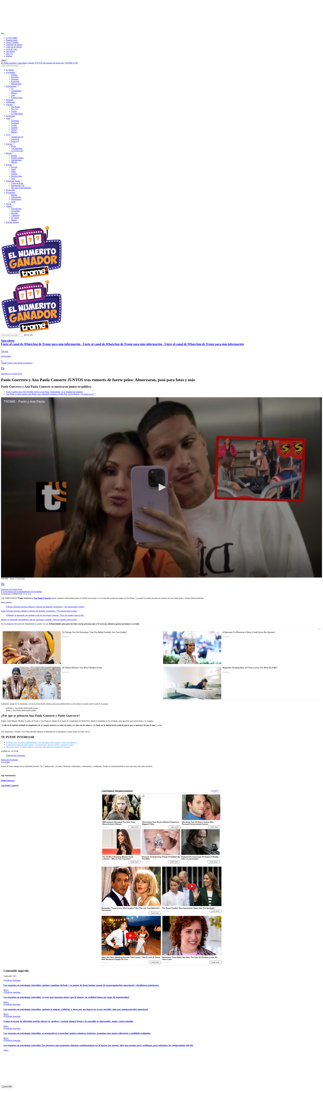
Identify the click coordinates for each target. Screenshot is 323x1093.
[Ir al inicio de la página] (7, 1086)
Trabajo (14, 174)
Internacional (16, 84)
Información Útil (17, 185)
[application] (161, 487)
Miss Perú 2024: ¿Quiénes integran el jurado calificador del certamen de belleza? (38, 747)
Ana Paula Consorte (9, 785)
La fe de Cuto (11, 49)
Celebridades (16, 91)
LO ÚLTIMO (11, 38)
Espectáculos (11, 86)
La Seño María (17, 114)
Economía (15, 81)
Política (14, 75)
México (14, 162)
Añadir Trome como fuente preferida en (17, 363)
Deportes (9, 100)
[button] (28, 335)
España (14, 155)
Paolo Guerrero (7, 780)
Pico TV (9, 54)
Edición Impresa (12, 222)
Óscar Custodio (12, 42)
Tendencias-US (17, 137)
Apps (13, 202)
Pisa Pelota (10, 51)
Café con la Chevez (14, 47)
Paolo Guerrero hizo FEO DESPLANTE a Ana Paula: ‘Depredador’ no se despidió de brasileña (44, 392)
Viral (8, 118)
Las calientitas (16, 148)
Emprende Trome (13, 181)
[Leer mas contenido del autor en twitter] (5, 762)
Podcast (9, 56)
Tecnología (10, 192)
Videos (9, 206)
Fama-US (15, 141)
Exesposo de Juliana (14, 45)
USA (8, 135)
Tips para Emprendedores (21, 188)
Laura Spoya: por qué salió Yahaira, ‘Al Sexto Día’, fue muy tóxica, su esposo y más (39, 745)
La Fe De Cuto (17, 151)
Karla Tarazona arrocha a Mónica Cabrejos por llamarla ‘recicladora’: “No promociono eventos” (39, 611)
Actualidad (10, 72)
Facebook (15, 121)
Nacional (14, 79)
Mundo (9, 153)
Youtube (14, 127)
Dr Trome (15, 218)
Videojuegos (16, 197)
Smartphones (16, 199)
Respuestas (10, 116)
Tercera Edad (16, 176)
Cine (13, 95)
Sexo (13, 178)
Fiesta (13, 146)
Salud (13, 169)
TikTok (14, 130)
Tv (12, 88)
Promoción (10, 190)
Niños (13, 172)
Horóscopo (10, 102)
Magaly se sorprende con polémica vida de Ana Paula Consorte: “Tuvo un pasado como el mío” (39, 619)
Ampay (14, 111)
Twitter (14, 125)
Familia (9, 165)
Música (14, 93)
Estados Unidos (17, 158)
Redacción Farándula (33, 592)
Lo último (10, 70)
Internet (14, 195)
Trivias (8, 204)
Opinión (9, 105)
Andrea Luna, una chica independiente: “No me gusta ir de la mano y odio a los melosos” (41, 742)
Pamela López (11, 40)
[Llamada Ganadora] (31, 278)
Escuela (14, 167)
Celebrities (15, 215)
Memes (14, 132)
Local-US (15, 139)
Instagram (15, 123)
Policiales (15, 77)
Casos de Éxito (17, 183)
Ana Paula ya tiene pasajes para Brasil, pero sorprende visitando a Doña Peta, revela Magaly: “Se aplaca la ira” (50, 394)
